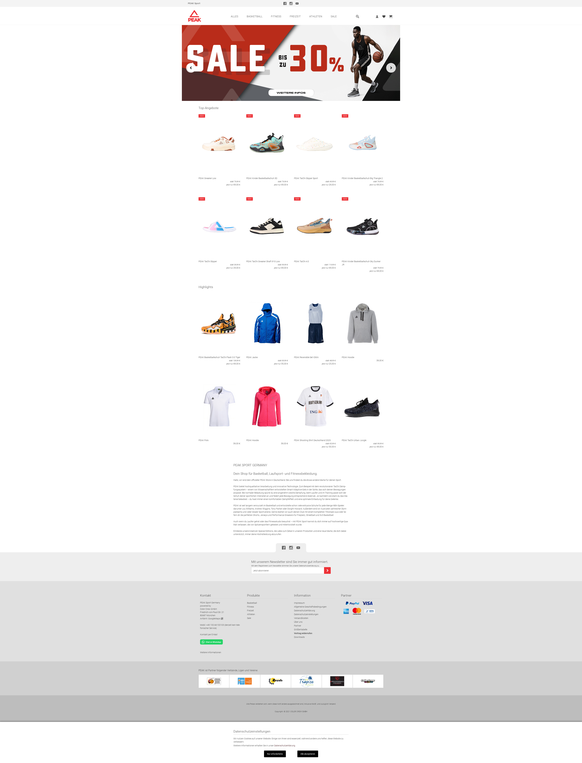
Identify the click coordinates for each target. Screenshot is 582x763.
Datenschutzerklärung (304, 610)
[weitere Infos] (291, 63)
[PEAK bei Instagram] (291, 3)
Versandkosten (301, 618)
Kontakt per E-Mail (208, 634)
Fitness (276, 16)
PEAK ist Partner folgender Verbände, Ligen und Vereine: (228, 670)
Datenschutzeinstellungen (306, 614)
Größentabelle (300, 629)
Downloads (299, 637)
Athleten (315, 16)
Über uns (298, 622)
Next (391, 68)
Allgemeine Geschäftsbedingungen (310, 607)
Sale (334, 16)
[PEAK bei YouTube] (297, 3)
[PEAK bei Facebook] (285, 3)
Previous (191, 68)
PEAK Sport (194, 3)
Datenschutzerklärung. (285, 745)
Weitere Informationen (210, 652)
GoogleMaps (214, 618)
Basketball (255, 16)
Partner (297, 625)
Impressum (299, 603)
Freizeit (295, 16)
